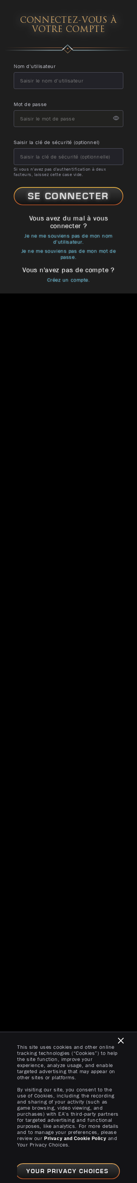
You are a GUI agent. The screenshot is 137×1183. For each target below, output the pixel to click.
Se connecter (68, 196)
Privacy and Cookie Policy (75, 1138)
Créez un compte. (68, 280)
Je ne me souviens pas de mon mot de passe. (68, 254)
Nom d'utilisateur (35, 66)
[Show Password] (116, 119)
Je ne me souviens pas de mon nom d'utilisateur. (68, 239)
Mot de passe (30, 104)
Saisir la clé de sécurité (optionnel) (57, 142)
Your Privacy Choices (67, 1171)
